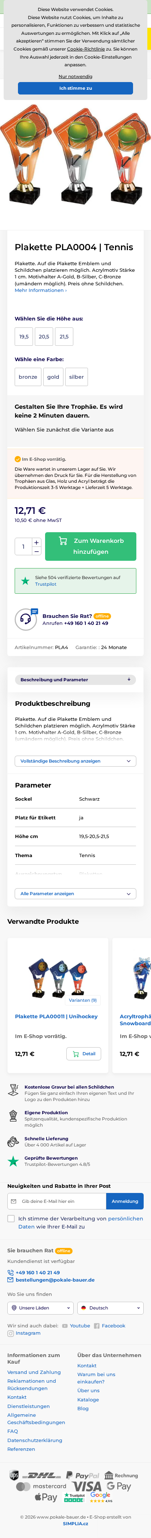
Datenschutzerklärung (34, 1440)
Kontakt (16, 1397)
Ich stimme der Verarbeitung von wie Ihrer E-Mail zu (80, 1222)
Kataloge (88, 1399)
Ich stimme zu (75, 88)
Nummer (23, 546)
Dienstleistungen (28, 1406)
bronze (28, 377)
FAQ (12, 1431)
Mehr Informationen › (41, 290)
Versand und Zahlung (34, 1372)
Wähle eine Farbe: (39, 359)
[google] (103, 1496)
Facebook (113, 1325)
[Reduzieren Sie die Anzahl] (36, 551)
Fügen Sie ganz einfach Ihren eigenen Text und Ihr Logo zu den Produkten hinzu (79, 1096)
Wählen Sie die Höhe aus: (49, 318)
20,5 (44, 336)
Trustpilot (45, 584)
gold (53, 377)
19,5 (24, 336)
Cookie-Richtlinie (86, 49)
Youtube (80, 1325)
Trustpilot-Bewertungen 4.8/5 (57, 1164)
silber (76, 377)
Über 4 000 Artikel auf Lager (55, 1145)
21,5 (64, 336)
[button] (75, 761)
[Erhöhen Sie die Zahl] (36, 542)
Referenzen (21, 1449)
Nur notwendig (75, 76)
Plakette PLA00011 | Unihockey (56, 1016)
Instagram (28, 1333)
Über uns (88, 1390)
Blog (83, 1408)
